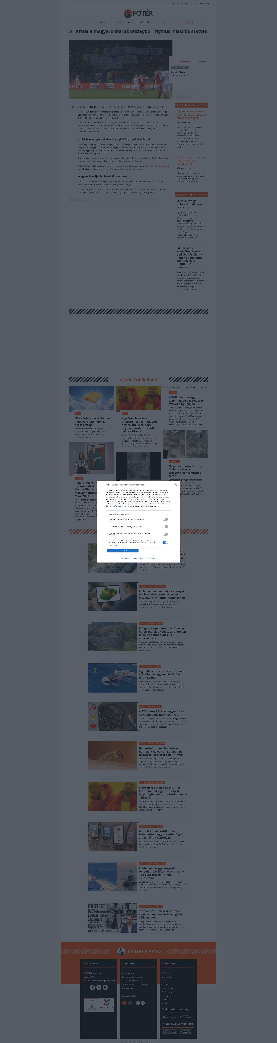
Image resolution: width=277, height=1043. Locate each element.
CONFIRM (123, 550)
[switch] (165, 519)
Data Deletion (126, 558)
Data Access (138, 558)
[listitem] (138, 514)
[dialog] (138, 521)
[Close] (176, 485)
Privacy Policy (150, 558)
